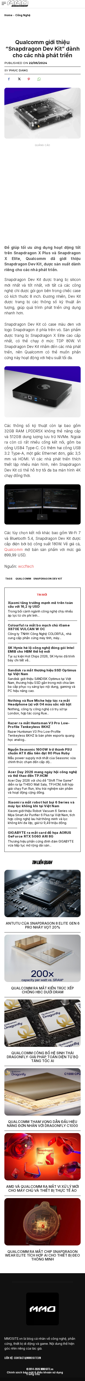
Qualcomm (13, 549)
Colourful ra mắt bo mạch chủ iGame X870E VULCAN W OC (39, 627)
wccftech (26, 566)
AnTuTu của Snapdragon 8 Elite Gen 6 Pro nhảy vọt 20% (43, 925)
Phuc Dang (18, 70)
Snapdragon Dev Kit (47, 578)
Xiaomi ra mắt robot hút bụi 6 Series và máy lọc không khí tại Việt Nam (41, 804)
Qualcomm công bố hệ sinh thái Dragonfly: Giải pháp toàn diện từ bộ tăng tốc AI (42, 1057)
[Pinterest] (28, 79)
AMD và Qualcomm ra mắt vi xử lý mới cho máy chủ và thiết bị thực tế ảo (42, 1188)
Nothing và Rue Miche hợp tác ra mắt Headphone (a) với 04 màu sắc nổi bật (39, 702)
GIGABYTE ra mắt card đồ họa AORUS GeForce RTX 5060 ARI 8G (39, 834)
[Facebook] (8, 79)
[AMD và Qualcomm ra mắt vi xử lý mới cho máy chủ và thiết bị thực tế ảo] (42, 1156)
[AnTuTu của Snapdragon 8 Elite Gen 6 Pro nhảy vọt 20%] (42, 893)
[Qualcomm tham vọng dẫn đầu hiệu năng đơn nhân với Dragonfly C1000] (42, 1092)
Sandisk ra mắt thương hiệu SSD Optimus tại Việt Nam (42, 672)
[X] (18, 79)
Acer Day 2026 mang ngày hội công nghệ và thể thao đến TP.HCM (42, 774)
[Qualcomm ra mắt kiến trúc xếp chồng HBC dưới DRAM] (42, 958)
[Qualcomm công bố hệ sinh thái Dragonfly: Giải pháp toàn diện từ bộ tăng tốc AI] (42, 1023)
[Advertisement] (42, 191)
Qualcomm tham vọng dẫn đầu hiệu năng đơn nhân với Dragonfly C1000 (42, 1124)
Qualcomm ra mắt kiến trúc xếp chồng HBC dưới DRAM (42, 990)
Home (8, 15)
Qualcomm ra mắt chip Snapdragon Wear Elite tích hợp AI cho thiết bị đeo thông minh (42, 1255)
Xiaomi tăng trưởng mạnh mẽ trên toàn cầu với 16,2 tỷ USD (40, 605)
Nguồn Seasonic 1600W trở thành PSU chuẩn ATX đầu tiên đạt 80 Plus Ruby (40, 751)
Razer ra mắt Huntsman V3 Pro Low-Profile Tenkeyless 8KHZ (39, 725)
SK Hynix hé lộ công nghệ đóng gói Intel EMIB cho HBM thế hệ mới (41, 650)
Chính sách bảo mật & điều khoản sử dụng (35, 1372)
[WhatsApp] (38, 79)
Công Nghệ (22, 15)
